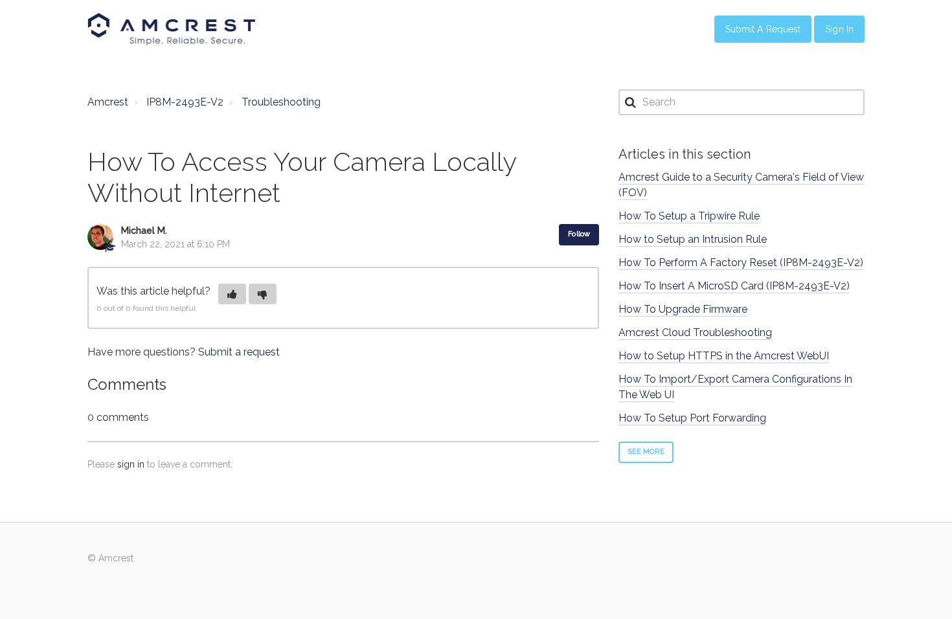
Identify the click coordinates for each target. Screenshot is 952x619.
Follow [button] (579, 234)
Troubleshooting (281, 102)
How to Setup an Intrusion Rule (692, 239)
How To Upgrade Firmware (682, 309)
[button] (232, 294)
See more (646, 451)
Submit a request (239, 352)
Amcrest (107, 102)
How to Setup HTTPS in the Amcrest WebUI (723, 356)
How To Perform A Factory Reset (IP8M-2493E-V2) (740, 262)
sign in (130, 464)
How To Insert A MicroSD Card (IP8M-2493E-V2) (734, 286)
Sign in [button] (839, 29)
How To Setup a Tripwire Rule (689, 216)
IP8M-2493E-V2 (184, 102)
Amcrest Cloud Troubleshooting (695, 332)
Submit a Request (763, 29)
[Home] (171, 29)
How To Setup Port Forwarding (692, 418)
